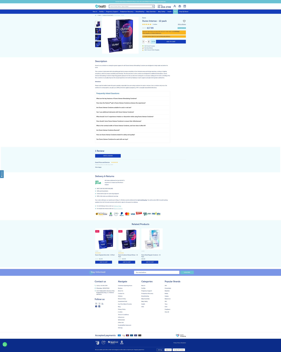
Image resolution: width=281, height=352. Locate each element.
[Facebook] (99, 303)
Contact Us (121, 293)
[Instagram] (96, 303)
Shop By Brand (183, 11)
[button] (181, 335)
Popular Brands (172, 281)
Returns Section (118, 208)
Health (169, 11)
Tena (166, 304)
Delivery (120, 296)
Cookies (120, 312)
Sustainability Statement (124, 325)
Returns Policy (122, 298)
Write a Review (182, 24)
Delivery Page (117, 206)
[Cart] (185, 6)
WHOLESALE (121, 320)
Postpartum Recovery (126, 11)
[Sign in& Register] (175, 6)
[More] (104, 11)
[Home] (95, 15)
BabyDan (167, 291)
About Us (120, 291)
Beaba (166, 293)
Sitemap (120, 327)
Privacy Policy (121, 309)
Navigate (122, 281)
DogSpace (167, 309)
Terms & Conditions (123, 314)
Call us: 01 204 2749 (101, 285)
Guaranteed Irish (122, 301)
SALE (175, 11)
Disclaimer (183, 342)
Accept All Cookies (179, 350)
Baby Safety (161, 11)
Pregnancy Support (112, 11)
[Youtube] (102, 303)
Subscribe (187, 272)
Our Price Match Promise (125, 304)
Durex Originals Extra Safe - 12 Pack (105, 255)
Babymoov (168, 298)
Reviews (120, 288)
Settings (160, 350)
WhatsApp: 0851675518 (102, 288)
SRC (166, 285)
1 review (155, 24)
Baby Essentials (151, 11)
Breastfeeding (140, 11)
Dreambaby (168, 288)
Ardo (166, 306)
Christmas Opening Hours (125, 285)
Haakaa (167, 296)
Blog (119, 306)
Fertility (101, 11)
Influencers (121, 317)
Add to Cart (171, 41)
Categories (147, 281)
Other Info (121, 322)
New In (95, 11)
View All (167, 312)
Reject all (168, 350)
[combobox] (132, 6)
